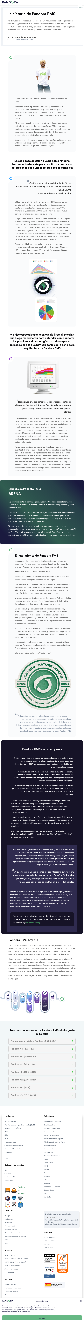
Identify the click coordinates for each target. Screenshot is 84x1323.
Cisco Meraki (48, 1162)
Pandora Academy (11, 1291)
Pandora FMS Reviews (21, 1190)
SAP (45, 1180)
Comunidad (8, 1295)
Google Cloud (49, 1190)
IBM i (46, 1166)
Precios (7, 1158)
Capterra (7, 1173)
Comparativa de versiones (13, 1145)
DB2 (45, 1193)
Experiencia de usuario (52, 1132)
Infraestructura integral (52, 1128)
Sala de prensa (49, 1241)
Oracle (46, 1173)
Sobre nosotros (49, 1237)
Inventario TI (48, 1149)
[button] (81, 1301)
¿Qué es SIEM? (9, 1255)
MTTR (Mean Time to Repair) (15, 1262)
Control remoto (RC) (12, 1128)
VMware (47, 1183)
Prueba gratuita (10, 1142)
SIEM (6, 1135)
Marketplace (8, 1219)
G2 (5, 1170)
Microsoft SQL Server (52, 1186)
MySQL (47, 1169)
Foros (6, 1243)
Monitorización (10, 1121)
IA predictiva (48, 1152)
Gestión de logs (49, 1125)
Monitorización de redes (52, 1121)
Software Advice (10, 1177)
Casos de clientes (10, 1229)
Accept (42, 1318)
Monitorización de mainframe (54, 1142)
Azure (46, 1159)
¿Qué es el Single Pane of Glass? (16, 1258)
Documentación (10, 1226)
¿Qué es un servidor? (11, 1269)
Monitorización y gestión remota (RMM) (19, 1125)
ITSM (6, 1132)
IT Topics (7, 1216)
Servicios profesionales (12, 1288)
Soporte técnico (10, 1284)
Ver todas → (48, 1197)
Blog (6, 1240)
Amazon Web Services (52, 1156)
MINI (6, 1139)
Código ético (48, 1247)
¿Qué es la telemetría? (12, 1265)
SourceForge (8, 1180)
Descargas (8, 1222)
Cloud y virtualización (51, 1135)
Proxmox (47, 1176)
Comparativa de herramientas (15, 1236)
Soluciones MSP (50, 1145)
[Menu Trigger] (80, 7)
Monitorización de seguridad (54, 1139)
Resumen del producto (12, 1149)
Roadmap (8, 1152)
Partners (47, 1244)
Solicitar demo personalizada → (59, 1214)
